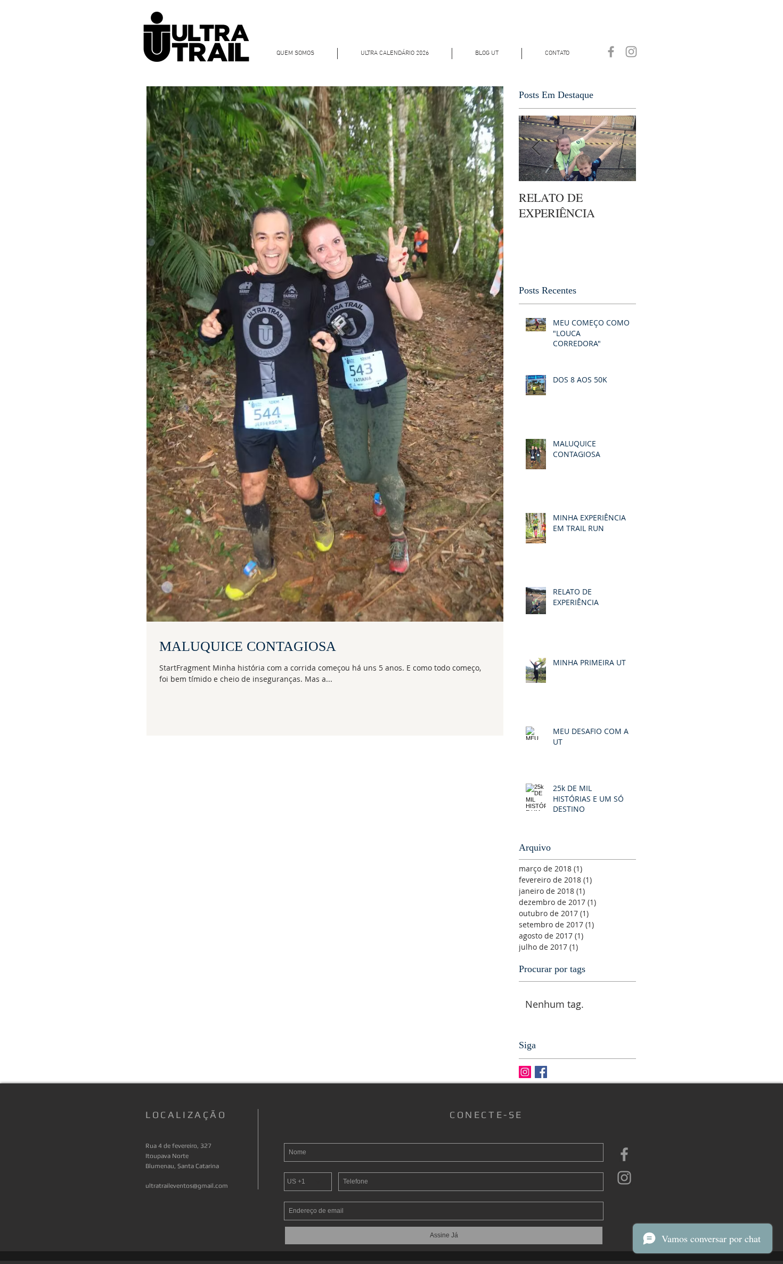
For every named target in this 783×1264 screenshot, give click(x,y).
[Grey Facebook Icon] (610, 51)
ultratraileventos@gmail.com (186, 1185)
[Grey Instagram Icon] (631, 51)
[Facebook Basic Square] (541, 1072)
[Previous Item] (536, 148)
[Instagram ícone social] (525, 1072)
